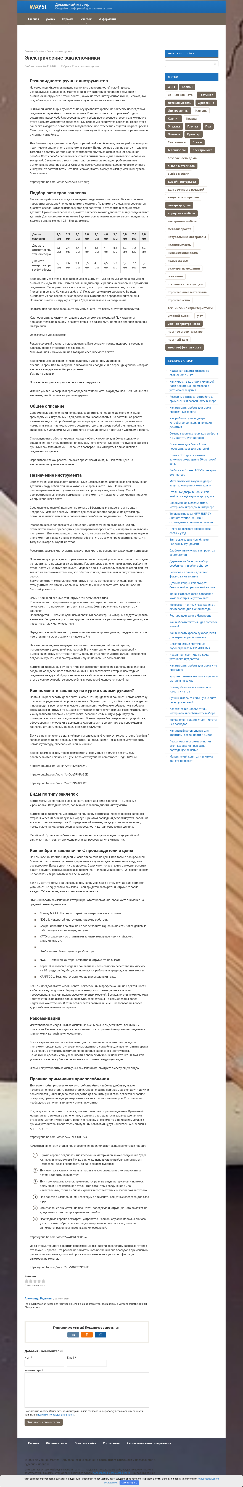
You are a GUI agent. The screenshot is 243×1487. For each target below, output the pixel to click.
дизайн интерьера (182, 182)
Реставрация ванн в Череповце (190, 615)
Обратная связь (56, 1443)
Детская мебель (179, 103)
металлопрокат (179, 229)
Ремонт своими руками (85, 66)
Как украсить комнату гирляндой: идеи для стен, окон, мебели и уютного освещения (192, 386)
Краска (191, 119)
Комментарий (34, 1370)
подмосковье (178, 261)
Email (71, 1357)
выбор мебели (178, 174)
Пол (208, 126)
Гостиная (206, 95)
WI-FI (171, 87)
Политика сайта (85, 1443)
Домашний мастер (72, 4)
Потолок (174, 134)
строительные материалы (187, 292)
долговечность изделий (186, 189)
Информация (107, 19)
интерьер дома (179, 205)
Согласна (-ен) (129, 1482)
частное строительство (185, 332)
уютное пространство (184, 324)
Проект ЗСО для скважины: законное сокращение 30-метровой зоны (193, 459)
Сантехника (177, 142)
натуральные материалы (187, 237)
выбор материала (181, 166)
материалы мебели (182, 221)
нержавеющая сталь (183, 253)
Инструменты (178, 111)
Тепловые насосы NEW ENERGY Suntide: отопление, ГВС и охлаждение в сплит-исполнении (191, 518)
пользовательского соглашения (111, 1473)
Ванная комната (180, 95)
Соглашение (111, 1443)
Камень (201, 111)
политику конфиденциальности (55, 1414)
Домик (50, 19)
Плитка (193, 126)
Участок (86, 19)
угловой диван (179, 316)
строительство (179, 300)
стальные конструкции (185, 284)
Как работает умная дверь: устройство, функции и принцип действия (191, 423)
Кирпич (173, 119)
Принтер (193, 134)
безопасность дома (182, 158)
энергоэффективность (184, 347)
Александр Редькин (38, 1298)
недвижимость (179, 245)
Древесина (206, 103)
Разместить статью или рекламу (149, 1443)
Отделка (174, 126)
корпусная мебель (181, 213)
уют (200, 316)
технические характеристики (190, 308)
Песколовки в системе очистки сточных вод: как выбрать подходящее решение (190, 746)
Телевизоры (177, 150)
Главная (33, 19)
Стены (197, 142)
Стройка (67, 19)
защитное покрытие (183, 197)
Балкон (187, 87)
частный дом (178, 340)
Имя (28, 1357)
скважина (175, 276)
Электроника (202, 150)
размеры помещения (184, 268)
